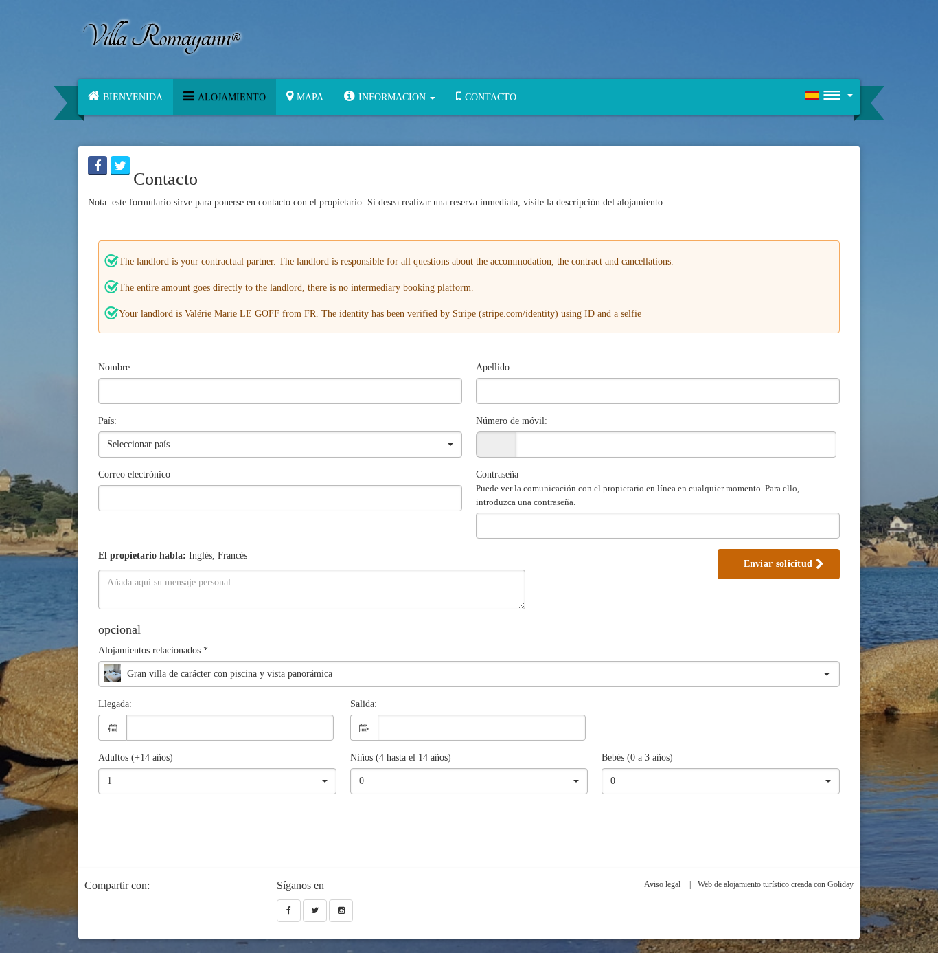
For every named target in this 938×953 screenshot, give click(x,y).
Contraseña (637, 488)
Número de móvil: (511, 421)
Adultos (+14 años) (135, 757)
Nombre (114, 367)
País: (107, 421)
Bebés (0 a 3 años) (637, 757)
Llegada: (115, 704)
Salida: (363, 704)
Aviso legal (662, 884)
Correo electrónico (134, 474)
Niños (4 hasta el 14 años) (400, 757)
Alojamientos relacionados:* (153, 650)
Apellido (493, 367)
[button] (390, 97)
